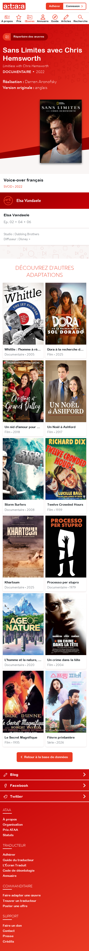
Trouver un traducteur (19, 901)
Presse (8, 936)
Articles (66, 21)
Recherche (80, 21)
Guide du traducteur (18, 860)
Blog (13, 774)
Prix (18, 21)
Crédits (8, 941)
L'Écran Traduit (14, 865)
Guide (55, 21)
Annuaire (43, 21)
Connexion (73, 6)
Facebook (18, 785)
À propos (7, 21)
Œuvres (29, 21)
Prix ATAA (10, 830)
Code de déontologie (18, 870)
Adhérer (54, 6)
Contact (9, 931)
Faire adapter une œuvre (22, 895)
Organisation (13, 824)
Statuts (8, 835)
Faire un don (12, 925)
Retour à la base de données (46, 757)
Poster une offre (15, 906)
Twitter (16, 796)
